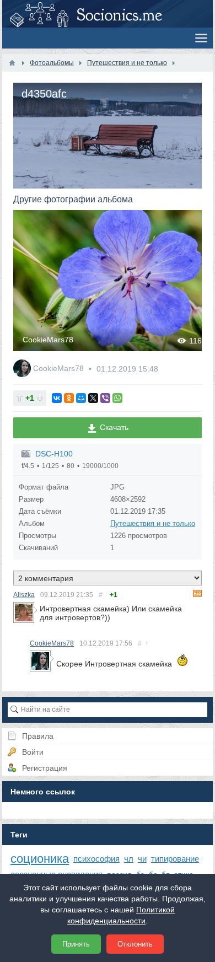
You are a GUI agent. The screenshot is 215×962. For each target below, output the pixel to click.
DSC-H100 (54, 453)
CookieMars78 (48, 339)
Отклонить (135, 944)
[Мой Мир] (81, 398)
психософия (96, 858)
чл (128, 858)
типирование (175, 858)
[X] (93, 398)
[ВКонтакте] (57, 398)
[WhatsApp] (117, 398)
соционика (39, 859)
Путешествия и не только (152, 523)
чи (142, 858)
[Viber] (105, 398)
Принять (76, 944)
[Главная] (12, 63)
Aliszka (24, 595)
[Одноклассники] (69, 398)
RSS (197, 593)
